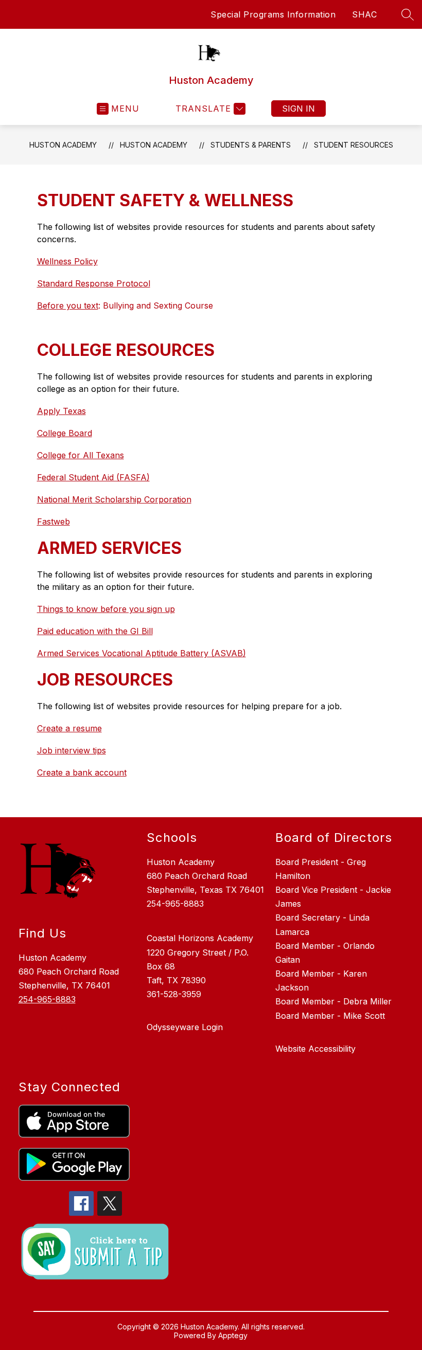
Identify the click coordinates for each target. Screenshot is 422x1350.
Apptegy (233, 1335)
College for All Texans (80, 455)
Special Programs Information (273, 14)
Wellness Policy (67, 261)
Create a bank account (82, 772)
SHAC (364, 14)
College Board (64, 433)
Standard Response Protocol (93, 283)
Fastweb (53, 521)
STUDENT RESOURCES (353, 144)
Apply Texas (61, 411)
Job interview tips (71, 750)
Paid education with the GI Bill (95, 631)
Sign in (298, 108)
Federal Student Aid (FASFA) (93, 477)
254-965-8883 (47, 999)
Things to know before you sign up (106, 609)
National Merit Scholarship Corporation (114, 499)
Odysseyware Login (185, 1027)
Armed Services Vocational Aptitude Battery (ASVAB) (141, 653)
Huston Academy (63, 144)
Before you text (67, 305)
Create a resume (69, 728)
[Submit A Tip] (96, 1252)
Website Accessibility (315, 1048)
